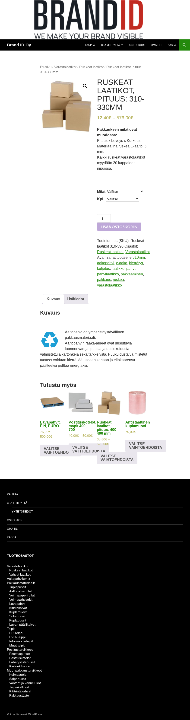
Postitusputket (19, 654)
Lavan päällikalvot (22, 624)
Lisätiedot (75, 299)
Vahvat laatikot (20, 574)
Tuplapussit (17, 587)
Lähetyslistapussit (22, 662)
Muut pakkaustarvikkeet (24, 670)
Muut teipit (17, 645)
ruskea (118, 280)
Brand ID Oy (19, 45)
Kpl (100, 199)
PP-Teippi (16, 633)
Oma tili (156, 45)
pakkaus (104, 280)
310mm (139, 257)
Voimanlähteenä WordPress (24, 714)
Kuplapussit (17, 620)
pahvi (130, 269)
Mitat (101, 192)
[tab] (53, 299)
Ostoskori (137, 45)
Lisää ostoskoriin (119, 226)
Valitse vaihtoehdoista (60, 450)
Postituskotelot (20, 658)
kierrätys (136, 263)
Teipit (11, 629)
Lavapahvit (17, 603)
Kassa (172, 45)
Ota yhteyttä (110, 45)
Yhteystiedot (22, 511)
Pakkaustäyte (19, 695)
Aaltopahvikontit (18, 578)
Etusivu (45, 67)
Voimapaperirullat (22, 595)
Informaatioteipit (21, 641)
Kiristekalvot (18, 608)
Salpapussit (17, 679)
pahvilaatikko (108, 274)
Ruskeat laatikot (91, 67)
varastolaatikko (109, 285)
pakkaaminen (132, 274)
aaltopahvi (105, 263)
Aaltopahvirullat (20, 591)
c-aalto (121, 263)
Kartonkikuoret (20, 666)
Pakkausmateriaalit (21, 583)
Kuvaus (53, 299)
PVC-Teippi (17, 637)
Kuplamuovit (18, 612)
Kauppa (90, 45)
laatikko (118, 269)
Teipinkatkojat (19, 687)
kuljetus (103, 269)
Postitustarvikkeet (20, 649)
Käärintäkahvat (20, 691)
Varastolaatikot (65, 67)
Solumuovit (17, 616)
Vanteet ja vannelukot (25, 683)
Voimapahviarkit (20, 599)
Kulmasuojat (18, 674)
